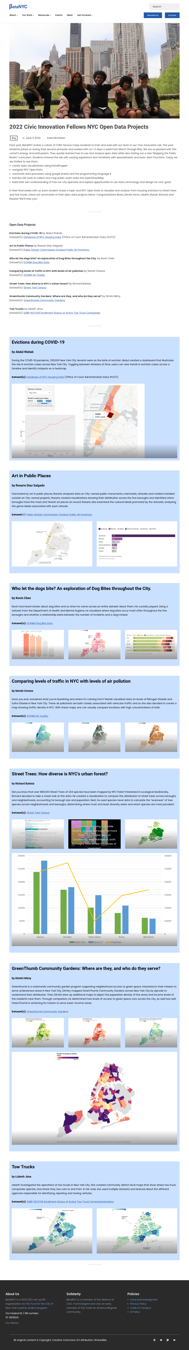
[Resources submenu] (50, 15)
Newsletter (153, 15)
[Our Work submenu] (33, 15)
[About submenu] (17, 15)
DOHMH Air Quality (34, 275)
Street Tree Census (35, 287)
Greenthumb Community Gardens (44, 300)
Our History (12, 1323)
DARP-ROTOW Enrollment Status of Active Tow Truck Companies (62, 313)
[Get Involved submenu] (92, 15)
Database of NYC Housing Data (42, 237)
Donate (172, 15)
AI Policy (135, 1312)
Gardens (108, 1201)
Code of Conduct (140, 1308)
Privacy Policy (138, 1303)
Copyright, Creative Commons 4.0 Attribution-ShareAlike (73, 1340)
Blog (14, 138)
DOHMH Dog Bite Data (37, 262)
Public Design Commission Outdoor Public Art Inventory (56, 250)
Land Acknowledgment (144, 1299)
